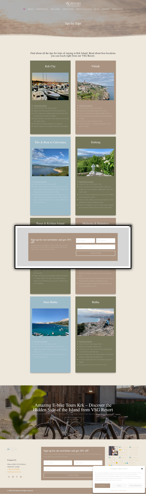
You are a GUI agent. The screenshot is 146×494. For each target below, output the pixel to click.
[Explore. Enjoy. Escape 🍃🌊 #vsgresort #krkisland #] (123, 461)
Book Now (117, 9)
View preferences (135, 486)
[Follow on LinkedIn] (20, 476)
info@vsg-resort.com (14, 472)
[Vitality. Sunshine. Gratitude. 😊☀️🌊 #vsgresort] (113, 461)
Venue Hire (68, 9)
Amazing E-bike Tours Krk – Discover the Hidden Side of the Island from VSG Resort (73, 407)
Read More (73, 419)
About (31, 9)
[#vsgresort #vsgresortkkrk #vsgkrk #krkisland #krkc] (134, 461)
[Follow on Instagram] (13, 476)
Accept (102, 486)
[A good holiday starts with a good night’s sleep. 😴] (134, 451)
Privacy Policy (122, 490)
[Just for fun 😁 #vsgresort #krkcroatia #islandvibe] (123, 451)
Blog (96, 9)
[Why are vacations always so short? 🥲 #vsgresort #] (113, 451)
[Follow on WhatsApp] (9, 476)
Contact (106, 9)
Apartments (42, 9)
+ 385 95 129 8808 (13, 469)
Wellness (55, 9)
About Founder (84, 9)
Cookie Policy (114, 490)
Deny (119, 486)
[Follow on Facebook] (16, 476)
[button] (142, 469)
